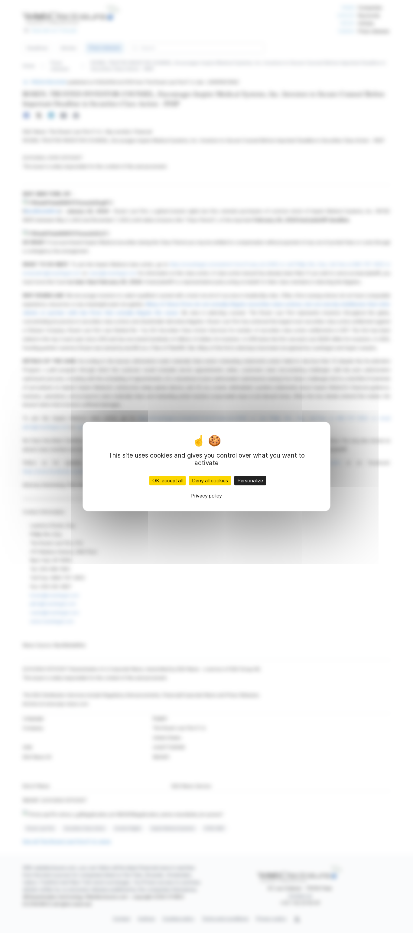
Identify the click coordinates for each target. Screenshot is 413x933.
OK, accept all (167, 481)
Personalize (250, 481)
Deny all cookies (210, 481)
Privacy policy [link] (206, 496)
